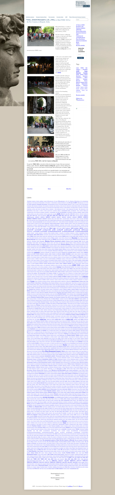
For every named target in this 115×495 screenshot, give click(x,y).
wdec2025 (69, 462)
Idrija (84, 325)
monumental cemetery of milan (49, 359)
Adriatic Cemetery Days (48, 213)
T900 (37, 430)
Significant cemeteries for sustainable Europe (46, 417)
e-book (52, 290)
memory (60, 349)
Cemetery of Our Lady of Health (45, 258)
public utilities (48, 398)
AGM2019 (69, 217)
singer (64, 419)
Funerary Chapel (43, 311)
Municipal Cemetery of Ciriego (55, 365)
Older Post (68, 188)
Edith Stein (42, 292)
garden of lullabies (32, 313)
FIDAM (71, 301)
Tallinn (56, 433)
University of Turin (60, 451)
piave (79, 389)
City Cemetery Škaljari (61, 273)
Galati (63, 311)
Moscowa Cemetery (84, 362)
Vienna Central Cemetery (59, 454)
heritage (31, 322)
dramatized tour (32, 289)
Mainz (28, 344)
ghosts (42, 314)
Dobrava (86, 286)
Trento (73, 448)
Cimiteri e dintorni (62, 270)
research (42, 403)
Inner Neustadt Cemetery (75, 327)
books (37, 242)
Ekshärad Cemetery (71, 292)
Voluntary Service (45, 457)
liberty (34, 339)
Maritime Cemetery (39, 346)
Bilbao (87, 239)
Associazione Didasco (78, 234)
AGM (66, 17)
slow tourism (80, 421)
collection (55, 274)
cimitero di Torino (61, 271)
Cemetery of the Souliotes (78, 261)
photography (65, 389)
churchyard (86, 268)
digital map (55, 286)
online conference (76, 381)
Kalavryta (62, 333)
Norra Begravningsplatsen (68, 376)
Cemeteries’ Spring (79, 252)
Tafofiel (40, 430)
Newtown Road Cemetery (69, 375)
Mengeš (64, 349)
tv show (58, 449)
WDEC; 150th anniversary (82, 459)
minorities (35, 352)
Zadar (50, 468)
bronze (41, 244)
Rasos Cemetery (34, 402)
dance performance (61, 284)
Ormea (84, 382)
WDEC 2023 (44, 459)
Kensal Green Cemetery (34, 335)
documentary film (39, 287)
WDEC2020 (41, 462)
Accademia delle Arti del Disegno (33, 212)
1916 (81, 201)
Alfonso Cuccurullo (80, 218)
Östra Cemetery (32, 384)
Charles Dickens (43, 268)
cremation (71, 279)
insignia (36, 328)
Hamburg (28, 321)
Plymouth (86, 390)
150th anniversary (61, 201)
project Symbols (64, 397)
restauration (47, 405)
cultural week (68, 283)
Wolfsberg (86, 465)
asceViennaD (36, 231)
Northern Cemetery (84, 376)
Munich (82, 363)
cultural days (68, 281)
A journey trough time (47, 210)
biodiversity (29, 241)
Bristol (86, 242)
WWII (35, 468)
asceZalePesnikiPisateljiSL (68, 231)
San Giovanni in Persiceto (55, 409)
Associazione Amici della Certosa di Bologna (52, 234)
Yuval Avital (46, 468)
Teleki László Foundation (38, 435)
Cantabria (73, 245)
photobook (49, 389)
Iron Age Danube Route (51, 330)
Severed (56, 416)
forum (75, 305)
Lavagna (53, 338)
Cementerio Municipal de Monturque (55, 250)
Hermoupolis (65, 322)
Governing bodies (60, 17)
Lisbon (71, 339)
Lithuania (78, 90)
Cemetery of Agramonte (52, 255)
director (67, 286)
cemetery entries (74, 254)
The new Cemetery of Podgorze (81, 440)
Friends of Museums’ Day (67, 308)
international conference (83, 328)
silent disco (38, 419)
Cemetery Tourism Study (76, 263)
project (59, 397)
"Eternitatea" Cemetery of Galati (33, 201)
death (83, 284)
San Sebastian (37, 411)
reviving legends (73, 405)
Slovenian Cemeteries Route (72, 421)
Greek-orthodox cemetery (83, 317)
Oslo (28, 384)
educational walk (60, 292)
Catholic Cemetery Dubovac (61, 249)
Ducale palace (48, 290)
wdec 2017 (85, 457)
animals (43, 223)
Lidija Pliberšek (60, 339)
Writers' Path (31, 468)
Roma (34, 406)
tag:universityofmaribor (47, 433)
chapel (31, 268)
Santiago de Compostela (36, 413)
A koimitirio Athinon (56, 210)
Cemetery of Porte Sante (66, 258)
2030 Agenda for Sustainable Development (38, 204)
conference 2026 (56, 278)
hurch (75, 325)
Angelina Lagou (77, 221)
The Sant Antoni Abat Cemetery (73, 443)
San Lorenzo (75, 409)
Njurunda (41, 376)
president (80, 395)
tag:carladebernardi (74, 430)
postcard (60, 393)
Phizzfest (81, 387)
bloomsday (42, 241)
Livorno (76, 341)
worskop (86, 467)
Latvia (50, 338)
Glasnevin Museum (80, 314)
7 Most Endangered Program (59, 209)
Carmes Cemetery (76, 247)
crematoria (75, 279)
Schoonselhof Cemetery (54, 414)
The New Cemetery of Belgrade (67, 440)
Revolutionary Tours (80, 405)
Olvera (49, 381)
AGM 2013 (62, 213)
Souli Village (44, 422)
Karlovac (66, 333)
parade (87, 384)
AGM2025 (39, 218)
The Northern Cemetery (80, 441)
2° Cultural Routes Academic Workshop (57, 202)
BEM (43, 239)
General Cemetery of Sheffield (64, 313)
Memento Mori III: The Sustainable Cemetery (72, 347)
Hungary (78, 82)
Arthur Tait (29, 228)
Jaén (39, 332)
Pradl (73, 393)
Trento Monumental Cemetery (81, 448)
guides (79, 319)
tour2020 (51, 446)
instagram (40, 328)
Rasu (38, 402)
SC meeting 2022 (70, 413)
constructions (85, 278)
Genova (86, 313)
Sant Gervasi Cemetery (74, 411)
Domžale (44, 287)
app (76, 223)
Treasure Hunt (46, 448)
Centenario (83, 265)
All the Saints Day (32, 220)
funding (41, 309)
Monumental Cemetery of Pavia (64, 359)
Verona (39, 454)
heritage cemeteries (37, 322)
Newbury (42, 375)
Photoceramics (54, 389)
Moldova (61, 354)
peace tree (81, 386)
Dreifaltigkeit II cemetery (58, 289)
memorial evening (40, 349)
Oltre (47, 381)
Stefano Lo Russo (34, 427)
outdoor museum (45, 384)
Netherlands (84, 84)
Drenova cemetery (67, 289)
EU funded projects (76, 295)
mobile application (81, 352)
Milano (63, 351)
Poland (77, 84)
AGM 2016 (72, 213)
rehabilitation (76, 402)
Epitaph (52, 295)
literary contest (39, 341)
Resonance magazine (41, 405)
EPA (47, 295)
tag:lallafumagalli (69, 432)
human (62, 325)
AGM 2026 (72, 215)
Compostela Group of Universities (41, 276)
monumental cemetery (50, 356)
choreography (78, 268)
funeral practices (71, 309)
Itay (32, 332)
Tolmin (28, 446)
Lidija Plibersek (53, 339)
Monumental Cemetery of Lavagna (54, 357)
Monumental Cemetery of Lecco (68, 357)
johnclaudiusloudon (37, 333)
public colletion (37, 398)
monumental (42, 356)
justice (59, 333)
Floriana (53, 305)
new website (34, 375)
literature (54, 341)
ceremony (46, 266)
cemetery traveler (85, 263)
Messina (71, 349)
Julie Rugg (51, 333)
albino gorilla (54, 218)
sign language (83, 416)
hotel (60, 325)
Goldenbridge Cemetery (50, 316)
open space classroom (69, 382)
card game (37, 247)
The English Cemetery (48, 438)
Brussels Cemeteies (50, 244)
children (71, 268)
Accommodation (63, 212)
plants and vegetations (67, 390)
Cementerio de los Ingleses (42, 250)
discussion (77, 286)
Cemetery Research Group (49, 263)
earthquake (56, 290)
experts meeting (82, 298)
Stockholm (40, 427)
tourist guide (68, 446)
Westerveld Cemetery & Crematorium (56, 465)
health (81, 321)
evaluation (62, 298)
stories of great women (50, 427)
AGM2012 (86, 215)
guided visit (63, 319)
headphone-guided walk (75, 321)
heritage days (48, 322)
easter (59, 290)
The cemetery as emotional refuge (79, 435)
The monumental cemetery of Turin (51, 440)
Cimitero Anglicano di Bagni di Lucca (73, 270)
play (75, 390)
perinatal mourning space (71, 387)
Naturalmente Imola (30, 373)
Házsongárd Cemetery (66, 321)
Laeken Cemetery (64, 336)
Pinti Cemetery (83, 389)
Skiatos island (42, 421)
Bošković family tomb (51, 242)
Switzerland (82, 429)
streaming (64, 427)
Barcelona (74, 238)
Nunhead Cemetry (51, 378)
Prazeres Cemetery (30, 395)
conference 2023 (36, 278)
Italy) (30, 332)
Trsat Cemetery (30, 449)
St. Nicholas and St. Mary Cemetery (75, 424)
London (37, 343)
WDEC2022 (53, 462)
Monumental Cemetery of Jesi (41, 357)
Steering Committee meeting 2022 (78, 425)
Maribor (65, 345)
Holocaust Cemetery (43, 325)
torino (46, 446)
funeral (53, 309)
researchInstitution (84, 403)
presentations (41, 395)
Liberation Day (29, 339)
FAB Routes (33, 300)
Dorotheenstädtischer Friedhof (65, 287)
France (85, 80)
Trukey (35, 449)
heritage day (43, 322)
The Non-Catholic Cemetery (53, 441)
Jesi (53, 332)
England (56, 294)
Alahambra (49, 218)
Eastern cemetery (69, 290)
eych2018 (28, 300)
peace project (76, 386)
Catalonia (49, 249)
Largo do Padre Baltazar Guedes (37, 338)
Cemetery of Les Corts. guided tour (51, 257)
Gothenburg (75, 316)
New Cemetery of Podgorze (71, 373)
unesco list (83, 449)
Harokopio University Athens (42, 321)
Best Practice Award (63, 239)
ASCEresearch (84, 229)
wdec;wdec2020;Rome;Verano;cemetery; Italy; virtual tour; (39, 460)
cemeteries (37, 252)
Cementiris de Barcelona (83, 250)
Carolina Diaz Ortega (84, 247)
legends (65, 338)
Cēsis (76, 266)
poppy (38, 393)
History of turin (33, 325)
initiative (63, 327)
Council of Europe (58, 279)
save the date (58, 413)
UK (61, 449)
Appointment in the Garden (83, 223)
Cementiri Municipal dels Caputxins (70, 250)
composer (33, 276)
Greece (77, 79)
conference (85, 276)
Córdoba (47, 279)
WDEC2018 (30, 462)
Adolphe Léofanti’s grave (31, 213)
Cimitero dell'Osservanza (31, 271)
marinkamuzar (32, 346)
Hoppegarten (50, 325)
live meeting (63, 341)
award (77, 236)
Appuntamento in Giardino (32, 225)
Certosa (59, 267)
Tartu (69, 433)
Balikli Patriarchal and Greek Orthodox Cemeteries (41, 237)
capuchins (32, 247)
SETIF (41, 416)
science (61, 414)
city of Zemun (75, 273)
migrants (36, 351)
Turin (39, 449)
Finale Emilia (29, 303)
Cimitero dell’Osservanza (41, 271)
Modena (31, 354)
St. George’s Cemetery (46, 424)
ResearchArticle (67, 403)
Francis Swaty (39, 306)
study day (29, 429)
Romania (78, 85)
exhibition (76, 298)
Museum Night (40, 370)
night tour (31, 376)
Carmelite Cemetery (69, 247)
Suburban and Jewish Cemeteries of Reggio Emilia (40, 429)
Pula (32, 400)
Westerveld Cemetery (43, 465)
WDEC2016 (79, 460)
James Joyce (42, 332)
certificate (50, 266)
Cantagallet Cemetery (80, 245)
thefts (57, 444)
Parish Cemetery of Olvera (39, 386)
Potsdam (70, 393)
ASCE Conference (66, 228)
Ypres (43, 468)
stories (85, 82)
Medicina (61, 346)
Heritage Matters (54, 322)
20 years (66, 202)
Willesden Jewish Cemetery (73, 465)
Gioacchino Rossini (48, 314)
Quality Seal (44, 400)
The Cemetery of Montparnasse (68, 437)
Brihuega (71, 242)
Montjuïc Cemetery (75, 354)
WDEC (82, 67)
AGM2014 (42, 217)
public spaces (42, 398)
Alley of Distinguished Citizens (41, 220)
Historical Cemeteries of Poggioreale (81, 324)
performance (63, 387)
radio (78, 400)
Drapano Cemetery (49, 289)
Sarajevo (43, 413)
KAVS (70, 333)
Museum (35, 370)
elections (29, 294)
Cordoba (44, 279)
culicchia (52, 281)
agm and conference (79, 215)
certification (54, 266)
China (74, 268)
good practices (57, 316)
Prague (87, 393)
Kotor (66, 335)
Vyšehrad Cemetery (53, 457)
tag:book (68, 430)
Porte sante (42, 393)
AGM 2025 (66, 215)
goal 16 (33, 316)
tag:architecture (54, 430)
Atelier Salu (86, 234)
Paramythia (29, 386)
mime (83, 351)
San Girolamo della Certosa (66, 409)
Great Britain (71, 317)
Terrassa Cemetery (51, 435)
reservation (35, 405)
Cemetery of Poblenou (56, 258)
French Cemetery (62, 306)
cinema (81, 271)
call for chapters (33, 245)
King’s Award (56, 335)
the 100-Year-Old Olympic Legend (66, 435)
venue (80, 452)
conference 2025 (49, 278)
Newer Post (29, 188)
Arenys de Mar (67, 225)
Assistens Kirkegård (39, 233)
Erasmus (55, 295)
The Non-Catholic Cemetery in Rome (67, 441)
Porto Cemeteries (50, 393)
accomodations (70, 212)
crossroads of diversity (46, 281)
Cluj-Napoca (35, 274)
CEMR (74, 265)
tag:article (63, 430)
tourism (54, 446)
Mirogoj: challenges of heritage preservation (51, 352)
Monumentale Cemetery (83, 360)
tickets (84, 444)
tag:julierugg (62, 432)
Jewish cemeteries (57, 332)
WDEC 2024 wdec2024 (59, 459)
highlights (29, 324)
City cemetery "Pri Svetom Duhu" (38, 273)
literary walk (49, 341)
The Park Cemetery (63, 443)
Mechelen (54, 346)
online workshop (33, 382)
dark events (76, 284)
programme (51, 397)
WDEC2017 (85, 460)
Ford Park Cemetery (67, 305)
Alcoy (61, 218)
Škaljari (34, 421)
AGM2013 (37, 217)
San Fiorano (33, 409)
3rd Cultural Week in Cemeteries (76, 207)
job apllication (83, 332)
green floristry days (30, 319)
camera (58, 245)
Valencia (46, 452)
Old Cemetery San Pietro (65, 379)
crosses (36, 281)
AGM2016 (53, 217)
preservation (47, 395)
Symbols (86, 429)
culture (38, 284)
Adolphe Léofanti (84, 212)
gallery (73, 311)
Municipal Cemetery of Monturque (47, 367)
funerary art (38, 311)
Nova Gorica (33, 378)
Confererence (71, 278)
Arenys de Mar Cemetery (75, 225)
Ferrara (56, 301)
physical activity (75, 389)
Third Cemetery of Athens (78, 444)
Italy (86, 67)
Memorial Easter (33, 349)
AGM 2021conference (42, 215)
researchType (29, 405)
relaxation (81, 402)
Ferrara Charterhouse (62, 301)
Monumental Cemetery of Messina (34, 359)
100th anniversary (50, 201)
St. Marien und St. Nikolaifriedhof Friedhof (59, 424)
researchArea (61, 403)
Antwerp (74, 223)
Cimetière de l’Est (40, 270)
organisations (75, 382)
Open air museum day (49, 382)
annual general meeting (55, 223)
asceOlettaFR (60, 229)
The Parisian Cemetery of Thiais (53, 443)
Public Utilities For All (55, 398)
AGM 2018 (82, 213)
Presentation (36, 395)
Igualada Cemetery (33, 327)
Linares (68, 339)
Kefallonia (82, 333)
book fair (84, 241)
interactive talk (69, 328)
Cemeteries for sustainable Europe (68, 252)
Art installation (58, 226)
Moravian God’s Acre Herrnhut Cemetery (72, 362)
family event (68, 300)
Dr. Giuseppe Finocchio (75, 287)
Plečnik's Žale (81, 390)
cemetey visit (42, 265)
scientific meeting (66, 414)
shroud (73, 416)
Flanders (78, 303)
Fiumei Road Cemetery (62, 303)
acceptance (42, 212)
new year (38, 375)
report (38, 403)
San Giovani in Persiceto (45, 409)
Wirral (80, 465)
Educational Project (52, 292)
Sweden (77, 87)
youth (40, 468)
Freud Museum (69, 306)
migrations (40, 351)
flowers (56, 305)
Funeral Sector (77, 309)
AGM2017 (59, 217)
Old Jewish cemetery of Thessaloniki (77, 379)
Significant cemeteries (30, 17)
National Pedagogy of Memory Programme (66, 371)
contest (35, 279)
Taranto (62, 433)
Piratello (45, 390)
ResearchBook (73, 403)
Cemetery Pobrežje (39, 263)
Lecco (56, 338)
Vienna (52, 454)
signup (34, 419)
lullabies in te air (67, 343)
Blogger (80, 486)
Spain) (67, 422)
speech (70, 422)
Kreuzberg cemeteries (84, 335)
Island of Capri (59, 330)
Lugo (63, 343)
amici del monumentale (38, 221)
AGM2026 (44, 218)
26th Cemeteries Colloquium (37, 205)
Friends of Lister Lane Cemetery (56, 308)
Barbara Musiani (65, 237)
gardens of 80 (56, 313)
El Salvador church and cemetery (81, 292)
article (33, 228)
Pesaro (77, 387)
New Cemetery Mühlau (60, 373)
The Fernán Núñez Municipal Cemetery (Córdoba (61, 438)
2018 (87, 202)
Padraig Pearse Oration (57, 384)
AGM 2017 (77, 213)
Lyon (77, 343)
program (45, 397)
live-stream (72, 341)
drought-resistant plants (83, 289)
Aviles (74, 236)
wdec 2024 (50, 459)
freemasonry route (55, 306)
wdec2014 (66, 460)
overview (51, 384)
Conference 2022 (30, 278)
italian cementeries (68, 330)
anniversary (47, 223)
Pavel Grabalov (53, 386)
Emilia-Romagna (42, 294)
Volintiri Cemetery (38, 457)
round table (45, 406)
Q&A (34, 400)
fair (61, 300)
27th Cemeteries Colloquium (48, 205)
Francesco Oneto (33, 306)
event (70, 298)
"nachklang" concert (43, 201)
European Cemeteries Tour (50, 297)
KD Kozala (74, 333)
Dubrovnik (43, 290)
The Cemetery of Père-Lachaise (80, 437)
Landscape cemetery (79, 336)
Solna (36, 422)
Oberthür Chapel (58, 378)
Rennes (28, 403)
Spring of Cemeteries (31, 424)
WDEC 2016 (80, 457)
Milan (43, 351)
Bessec (58, 239)
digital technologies (61, 286)
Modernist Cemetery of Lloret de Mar (40, 354)
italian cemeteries (76, 330)
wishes (83, 465)
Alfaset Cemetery (72, 218)
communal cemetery (84, 274)
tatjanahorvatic (79, 433)
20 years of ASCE (73, 202)
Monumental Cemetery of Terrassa (44, 360)
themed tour (65, 444)
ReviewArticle (67, 405)
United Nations (40, 451)
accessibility (47, 212)
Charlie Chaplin (49, 268)
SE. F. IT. (80, 414)
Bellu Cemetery (39, 239)
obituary (63, 378)
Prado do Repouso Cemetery (79, 393)
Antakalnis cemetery (68, 223)
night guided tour (82, 375)
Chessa (68, 268)
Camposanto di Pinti (64, 245)
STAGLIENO (29, 425)
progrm (55, 397)
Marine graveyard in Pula (80, 344)
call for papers (45, 246)
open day (56, 382)
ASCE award (59, 228)
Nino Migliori (36, 376)
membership (53, 347)
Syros (34, 430)
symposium (29, 430)
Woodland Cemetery (44, 467)
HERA (28, 322)
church (82, 268)
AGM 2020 (29, 215)
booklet (33, 242)
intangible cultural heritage (56, 328)
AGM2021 (79, 217)
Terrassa (45, 435)
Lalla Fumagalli (72, 336)
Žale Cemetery (59, 468)
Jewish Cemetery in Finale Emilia (74, 332)
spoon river (74, 422)
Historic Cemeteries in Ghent (43, 324)
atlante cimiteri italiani (38, 236)
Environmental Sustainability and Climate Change (36, 295)
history (28, 325)
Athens (31, 236)
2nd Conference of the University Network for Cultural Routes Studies (67, 205)
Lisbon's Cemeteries (77, 339)
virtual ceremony (49, 455)
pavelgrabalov (58, 386)
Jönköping (43, 333)
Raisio (84, 400)
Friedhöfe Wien (38, 308)
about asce (86, 210)
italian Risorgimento (84, 330)
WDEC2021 (47, 462)
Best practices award (71, 239)
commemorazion (77, 274)
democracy (30, 286)
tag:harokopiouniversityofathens (48, 432)
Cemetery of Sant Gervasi (34, 261)
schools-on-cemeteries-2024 (44, 414)
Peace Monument (70, 386)
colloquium (60, 274)
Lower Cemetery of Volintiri (49, 343)
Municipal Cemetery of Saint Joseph (72, 367)
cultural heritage (75, 281)
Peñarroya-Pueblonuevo (47, 387)
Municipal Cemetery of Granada (69, 365)
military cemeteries (72, 351)
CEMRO (78, 265)
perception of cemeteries (56, 387)
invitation (37, 330)
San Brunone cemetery (79, 408)
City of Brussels (69, 273)
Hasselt (60, 321)
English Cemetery (62, 294)
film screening (82, 301)
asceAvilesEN (30, 229)
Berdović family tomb (48, 239)
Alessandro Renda (65, 218)
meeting (64, 346)
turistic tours (51, 449)
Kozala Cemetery (71, 335)
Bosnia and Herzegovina (60, 242)
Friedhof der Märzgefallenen (77, 306)
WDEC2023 (59, 462)
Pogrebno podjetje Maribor (76, 392)
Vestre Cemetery (44, 454)
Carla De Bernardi (54, 247)
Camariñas (51, 245)
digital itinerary (50, 286)
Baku (30, 237)
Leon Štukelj (69, 338)
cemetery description (81, 69)
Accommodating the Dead (54, 212)
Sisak (67, 419)
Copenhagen (39, 279)
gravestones (67, 317)
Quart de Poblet (50, 400)
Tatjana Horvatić (73, 433)
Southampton (49, 422)
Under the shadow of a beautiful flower (70, 449)
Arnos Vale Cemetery (42, 226)
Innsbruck (32, 329)
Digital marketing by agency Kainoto (57, 474)
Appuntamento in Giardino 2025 (43, 225)
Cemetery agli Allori (31, 254)
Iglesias (86, 325)
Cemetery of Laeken (40, 257)
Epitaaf (49, 295)
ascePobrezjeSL (76, 229)
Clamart (79, 273)
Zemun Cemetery (67, 468)
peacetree (32, 387)
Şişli (78, 419)
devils (38, 286)
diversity (80, 286)
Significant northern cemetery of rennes (79, 417)
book (80, 241)
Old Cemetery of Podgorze (41, 379)
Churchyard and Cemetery (32, 270)
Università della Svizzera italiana (50, 451)
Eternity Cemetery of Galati (66, 295)
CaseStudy (33, 249)
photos (69, 389)
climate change (29, 274)
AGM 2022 (49, 215)
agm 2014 (67, 213)
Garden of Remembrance (41, 313)
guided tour (43, 319)
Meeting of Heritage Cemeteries (73, 346)
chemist (61, 268)
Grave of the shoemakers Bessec (52, 317)
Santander (29, 413)
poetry (62, 392)
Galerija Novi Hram (68, 311)
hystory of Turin (79, 325)
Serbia (77, 74)
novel (37, 378)
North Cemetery (76, 376)
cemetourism (47, 265)
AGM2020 (74, 217)
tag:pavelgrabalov (84, 432)
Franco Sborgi (45, 306)
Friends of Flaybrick (45, 308)
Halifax (82, 319)
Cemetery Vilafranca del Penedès (33, 265)
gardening (48, 313)
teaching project (85, 433)
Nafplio (83, 370)
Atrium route (44, 236)
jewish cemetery (64, 332)
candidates (70, 245)
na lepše (80, 370)
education (46, 292)
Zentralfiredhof (73, 468)
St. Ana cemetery (38, 424)
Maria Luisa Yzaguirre (58, 344)
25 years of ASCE (78, 204)
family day (64, 300)
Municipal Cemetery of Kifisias (82, 365)
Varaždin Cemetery (70, 452)
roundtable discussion (51, 406)
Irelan (41, 330)
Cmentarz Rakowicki (42, 274)
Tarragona (66, 433)
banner (60, 237)
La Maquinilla (46, 336)
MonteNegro (69, 354)
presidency (52, 395)
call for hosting (39, 245)
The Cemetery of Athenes (46, 437)
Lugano (60, 343)
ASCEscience (30, 231)
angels (87, 221)
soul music (39, 422)
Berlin (54, 239)
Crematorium (79, 279)
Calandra (28, 245)
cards (40, 247)
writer (28, 468)
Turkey (55, 449)
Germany (85, 79)
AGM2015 (48, 217)
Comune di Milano (62, 276)
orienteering (80, 382)
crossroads (40, 281)
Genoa (83, 313)
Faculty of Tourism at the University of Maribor (48, 300)
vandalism (50, 452)
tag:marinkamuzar (77, 432)
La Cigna (41, 336)
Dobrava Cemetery (31, 287)
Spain (85, 71)
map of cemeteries (50, 344)
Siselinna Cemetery (71, 419)
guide (38, 319)
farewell (35, 301)
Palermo (64, 384)
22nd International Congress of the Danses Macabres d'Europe (59, 204)
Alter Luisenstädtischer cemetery (68, 220)
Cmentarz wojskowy (49, 274)
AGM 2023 (55, 215)
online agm (70, 381)
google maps (63, 316)
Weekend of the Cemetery (69, 463)
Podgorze (59, 392)
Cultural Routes (38, 283)
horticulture (55, 325)
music (67, 370)
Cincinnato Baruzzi (76, 271)
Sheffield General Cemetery (66, 416)
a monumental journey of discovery (68, 210)
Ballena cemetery (55, 237)
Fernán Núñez (52, 301)
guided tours (58, 319)
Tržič (37, 449)
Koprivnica (62, 335)
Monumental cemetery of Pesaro (77, 359)
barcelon (69, 237)
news (55, 375)
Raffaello (80, 400)
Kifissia (44, 335)
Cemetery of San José (40, 260)
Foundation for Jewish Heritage (82, 305)
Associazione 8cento (83, 233)
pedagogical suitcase (38, 387)
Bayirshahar (86, 237)
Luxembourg (73, 343)
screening (71, 414)
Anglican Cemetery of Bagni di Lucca (34, 223)
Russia (63, 406)
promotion (81, 397)
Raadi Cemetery (73, 400)
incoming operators (57, 327)
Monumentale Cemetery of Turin (48, 362)
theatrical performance (51, 444)
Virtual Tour (83, 455)
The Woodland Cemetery (38, 444)
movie (54, 363)
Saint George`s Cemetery (73, 406)
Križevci (28, 336)
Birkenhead (34, 241)
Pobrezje (37, 392)
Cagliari (86, 244)
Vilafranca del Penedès (79, 454)
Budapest (68, 244)
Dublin (28, 290)
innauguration (67, 327)
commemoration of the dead (68, 274)
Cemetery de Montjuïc (56, 254)
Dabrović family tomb (53, 284)
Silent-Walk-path (50, 419)
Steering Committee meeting (65, 425)
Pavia (63, 386)
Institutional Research (46, 328)
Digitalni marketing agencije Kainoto (57, 478)
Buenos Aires (73, 244)
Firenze (37, 303)
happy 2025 (33, 321)
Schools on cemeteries (32, 414)
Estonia (77, 88)
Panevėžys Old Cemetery (80, 384)
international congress (31, 330)
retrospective (57, 405)
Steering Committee (56, 425)
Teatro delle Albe (30, 435)
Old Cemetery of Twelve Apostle (53, 379)
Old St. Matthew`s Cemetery (39, 381)
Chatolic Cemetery (56, 268)
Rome (41, 406)
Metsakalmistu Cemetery (78, 349)
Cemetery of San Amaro (31, 260)
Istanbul (63, 330)
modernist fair (49, 354)
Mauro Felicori (49, 346)
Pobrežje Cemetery (52, 392)
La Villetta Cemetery (53, 336)
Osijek (87, 382)
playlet (77, 390)
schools (86, 413)
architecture (56, 225)
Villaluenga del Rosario (33, 455)
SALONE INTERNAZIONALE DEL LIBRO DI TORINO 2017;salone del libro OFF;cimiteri (48, 408)
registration (65, 402)
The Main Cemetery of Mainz (36, 440)
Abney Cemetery (80, 210)
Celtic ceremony (85, 249)
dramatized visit (39, 289)
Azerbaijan (81, 236)
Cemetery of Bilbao (68, 255)
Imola (39, 327)
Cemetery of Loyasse (61, 257)
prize (28, 397)
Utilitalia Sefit (38, 452)
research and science (47, 403)
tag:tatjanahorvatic (30, 433)
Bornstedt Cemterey (42, 242)
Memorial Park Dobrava (49, 349)
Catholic (53, 249)
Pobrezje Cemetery (44, 392)
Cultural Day (63, 281)
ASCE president (75, 228)
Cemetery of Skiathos (43, 261)
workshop (55, 467)
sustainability (64, 429)
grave (44, 317)
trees (64, 448)
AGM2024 (34, 218)
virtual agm (44, 455)
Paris (32, 386)
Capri (85, 245)
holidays (38, 325)
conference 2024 (43, 278)
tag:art (59, 430)
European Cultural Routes (75, 297)
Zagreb (52, 468)
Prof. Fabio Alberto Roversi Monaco (36, 397)
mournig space (50, 363)
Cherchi (64, 268)
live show (68, 341)
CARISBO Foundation (46, 247)
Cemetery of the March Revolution (54, 261)
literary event (44, 341)
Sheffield (59, 416)
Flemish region (33, 305)
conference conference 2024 (64, 278)
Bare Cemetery (80, 237)
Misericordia (62, 352)
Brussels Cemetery (57, 244)
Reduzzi (51, 402)
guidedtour (75, 319)
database (80, 284)
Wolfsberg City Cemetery (32, 467)
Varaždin (64, 452)
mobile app (74, 352)
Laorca (84, 336)
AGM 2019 (86, 213)
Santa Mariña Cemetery (83, 411)
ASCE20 (81, 228)
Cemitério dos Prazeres (67, 265)
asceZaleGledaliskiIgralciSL (54, 231)
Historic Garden (64, 324)
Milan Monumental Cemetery (53, 351)
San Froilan (38, 409)
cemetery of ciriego (84, 255)
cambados (55, 245)
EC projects (37, 292)
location (33, 343)
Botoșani (67, 242)
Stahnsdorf (44, 425)
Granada (41, 317)
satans (54, 413)
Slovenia (78, 73)
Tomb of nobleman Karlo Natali (36, 446)
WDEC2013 (60, 460)
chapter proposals (36, 268)
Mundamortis (78, 363)
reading (44, 402)
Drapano (43, 289)
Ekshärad (65, 292)
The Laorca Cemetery (84, 438)
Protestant (32, 398)
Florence (38, 305)
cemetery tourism (67, 263)
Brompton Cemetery (35, 244)
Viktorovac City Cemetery (69, 454)
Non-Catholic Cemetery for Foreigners (55, 376)
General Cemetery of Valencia (76, 313)
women (38, 467)
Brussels (44, 244)
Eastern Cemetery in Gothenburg (79, 290)
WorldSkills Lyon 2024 (80, 467)
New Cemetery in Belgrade (50, 373)
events (77, 67)
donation (48, 287)
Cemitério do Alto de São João (57, 265)
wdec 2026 (74, 459)
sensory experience (30, 416)
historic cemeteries (34, 324)
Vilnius (39, 455)
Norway (28, 378)
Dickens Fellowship (42, 286)
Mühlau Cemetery (71, 363)
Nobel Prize (45, 376)
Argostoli (86, 225)
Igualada (28, 327)
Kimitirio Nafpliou (50, 335)
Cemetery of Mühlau (35, 258)
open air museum (40, 382)
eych (87, 298)
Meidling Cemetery (47, 347)
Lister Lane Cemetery (31, 341)
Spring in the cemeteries (83, 422)
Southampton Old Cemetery (57, 422)
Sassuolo (50, 413)
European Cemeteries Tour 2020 (63, 297)
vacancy (42, 452)
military (66, 351)
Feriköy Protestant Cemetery (43, 301)
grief (36, 319)
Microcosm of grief (30, 351)
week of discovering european (40, 463)
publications (86, 398)
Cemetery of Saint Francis (83, 258)
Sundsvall (56, 429)
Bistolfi (38, 241)
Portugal (85, 85)
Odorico (66, 378)
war (57, 457)
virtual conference (77, 455)
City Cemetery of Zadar (51, 273)
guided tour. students (50, 319)
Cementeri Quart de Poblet (32, 250)
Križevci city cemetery (34, 336)
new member (29, 375)
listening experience (84, 339)
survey (59, 429)
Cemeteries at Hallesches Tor (45, 252)
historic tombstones (70, 324)
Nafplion (32, 371)
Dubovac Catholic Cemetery (35, 290)
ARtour (51, 228)
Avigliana (71, 236)
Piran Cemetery (30, 390)
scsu (77, 414)
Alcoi (58, 218)
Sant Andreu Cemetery (44, 411)
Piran (87, 389)
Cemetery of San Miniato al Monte (51, 260)
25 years (73, 204)
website (59, 72)
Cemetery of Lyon (69, 257)
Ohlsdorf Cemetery (78, 378)
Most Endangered (44, 363)
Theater (44, 444)
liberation (86, 338)
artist (36, 228)
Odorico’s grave (71, 378)
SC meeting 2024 (77, 413)
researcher (78, 403)
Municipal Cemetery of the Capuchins (39, 368)
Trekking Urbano (69, 448)
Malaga (30, 344)
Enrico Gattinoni (70, 294)
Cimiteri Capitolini (55, 270)
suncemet (52, 429)
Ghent (32, 314)
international (75, 328)
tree (49, 448)
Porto (46, 393)
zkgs (78, 468)
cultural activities (57, 281)
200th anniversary (80, 202)
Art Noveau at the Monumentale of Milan (74, 226)
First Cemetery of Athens (44, 303)
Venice (77, 452)
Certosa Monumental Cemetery (67, 266)
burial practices (82, 244)
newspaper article (60, 375)
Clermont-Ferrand (84, 273)
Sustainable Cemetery (71, 429)
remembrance (85, 402)
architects (52, 225)
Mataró (44, 346)
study (87, 427)
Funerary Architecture (31, 311)
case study (29, 249)
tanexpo (59, 433)
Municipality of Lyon (52, 368)
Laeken (59, 336)
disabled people (72, 286)
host (58, 325)
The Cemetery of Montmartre (56, 437)
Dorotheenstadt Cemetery (55, 287)
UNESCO (79, 449)
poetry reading (67, 392)
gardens (51, 313)
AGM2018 (64, 217)
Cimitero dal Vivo (84, 270)
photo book (29, 389)
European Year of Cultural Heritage (51, 298)
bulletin (77, 244)
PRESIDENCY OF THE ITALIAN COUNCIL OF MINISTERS (66, 395)
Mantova (39, 344)
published (28, 400)
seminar (86, 414)
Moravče (62, 362)
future (55, 311)
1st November (47, 202)
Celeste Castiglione (78, 249)
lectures (62, 338)
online (66, 381)
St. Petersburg (85, 424)
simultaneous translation (58, 419)
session (38, 416)
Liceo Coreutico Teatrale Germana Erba (42, 339)
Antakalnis (62, 223)
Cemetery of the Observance (67, 261)
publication (81, 398)
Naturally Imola (85, 371)
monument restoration (35, 356)
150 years (55, 201)
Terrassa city (57, 435)
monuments (57, 362)
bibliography (78, 239)
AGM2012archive (30, 217)
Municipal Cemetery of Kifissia (33, 367)
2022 (28, 204)
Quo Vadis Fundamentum (64, 400)
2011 (85, 202)
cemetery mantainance (43, 255)
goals (36, 316)
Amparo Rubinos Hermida (64, 221)
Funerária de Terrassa (84, 309)
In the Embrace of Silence (45, 327)
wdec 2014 (74, 457)
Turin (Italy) (43, 449)
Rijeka (30, 406)
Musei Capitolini (76, 368)
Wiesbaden (66, 465)
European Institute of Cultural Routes (36, 298)
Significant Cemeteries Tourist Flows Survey (63, 417)
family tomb (73, 300)
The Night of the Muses (42, 441)
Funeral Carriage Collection (61, 309)
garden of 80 (80, 311)
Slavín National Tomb (58, 421)
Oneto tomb (62, 381)
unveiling (83, 451)
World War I (67, 467)
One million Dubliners (55, 381)
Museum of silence (47, 370)
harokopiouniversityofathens (53, 321)
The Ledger (29, 440)
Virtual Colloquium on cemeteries (67, 455)
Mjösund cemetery (68, 352)
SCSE (75, 414)
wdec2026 (75, 462)
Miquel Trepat (39, 352)
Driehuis (77, 289)
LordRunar (70, 486)
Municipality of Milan (61, 368)
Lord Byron (41, 343)
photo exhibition (42, 389)
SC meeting (63, 413)
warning (60, 457)
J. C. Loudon (35, 332)
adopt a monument (40, 213)
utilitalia (32, 452)
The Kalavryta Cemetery (75, 438)
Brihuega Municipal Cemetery (79, 242)
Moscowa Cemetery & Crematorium (33, 363)
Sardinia (46, 413)
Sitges (32, 421)
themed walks (70, 444)
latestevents (46, 338)
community (29, 276)
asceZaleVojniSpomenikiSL (81, 231)
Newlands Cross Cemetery (49, 375)
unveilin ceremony (78, 451)
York (38, 468)
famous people (84, 87)
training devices (34, 448)
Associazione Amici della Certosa (35, 234)
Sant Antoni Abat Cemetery (63, 411)
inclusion (52, 327)
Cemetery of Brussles (76, 255)
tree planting (61, 448)
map (46, 344)
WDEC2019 (36, 462)
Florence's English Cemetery (46, 305)
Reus (60, 405)
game (76, 311)
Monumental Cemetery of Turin (59, 360)
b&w (84, 236)
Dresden (73, 289)
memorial (82, 347)
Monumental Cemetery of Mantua (81, 357)
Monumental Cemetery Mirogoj (63, 356)
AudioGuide (50, 236)
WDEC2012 (54, 460)
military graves (78, 351)
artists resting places (44, 228)
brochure (29, 244)
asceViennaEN (43, 231)
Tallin (53, 433)
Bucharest (63, 244)
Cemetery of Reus (74, 258)
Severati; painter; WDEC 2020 (48, 416)
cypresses (41, 284)
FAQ (33, 301)
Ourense (40, 384)
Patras (48, 386)
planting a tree (60, 390)
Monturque (81, 354)
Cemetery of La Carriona (31, 257)
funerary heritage (50, 311)
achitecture (75, 212)
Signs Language (30, 419)
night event (76, 375)
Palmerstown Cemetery (70, 384)
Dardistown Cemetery (69, 284)
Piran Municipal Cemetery (38, 390)
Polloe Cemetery (34, 393)
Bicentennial (83, 239)
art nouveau (64, 226)
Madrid (86, 343)
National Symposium (78, 371)
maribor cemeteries (71, 344)
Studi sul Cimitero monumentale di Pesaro (78, 427)
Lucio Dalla (56, 343)
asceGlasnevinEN (47, 229)
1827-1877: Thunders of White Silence (72, 201)
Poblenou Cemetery (31, 392)
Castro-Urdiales (44, 249)
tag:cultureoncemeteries (83, 430)
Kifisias (41, 335)
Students (68, 427)
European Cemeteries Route (41, 17)
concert (69, 276)
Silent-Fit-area (43, 419)
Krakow (78, 335)
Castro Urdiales (38, 249)
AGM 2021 (34, 215)
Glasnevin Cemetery (71, 314)
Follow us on (79, 98)
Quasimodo (56, 400)
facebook (37, 300)
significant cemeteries (32, 417)
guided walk (69, 319)
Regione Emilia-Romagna (58, 402)
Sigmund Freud (78, 416)
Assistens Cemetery (30, 233)
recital (48, 402)
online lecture (82, 381)
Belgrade (33, 239)
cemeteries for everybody (56, 252)
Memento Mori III (59, 347)
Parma (45, 386)
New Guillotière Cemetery (83, 373)
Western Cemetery (34, 465)
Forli (72, 305)
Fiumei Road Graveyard (72, 303)
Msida (57, 363)
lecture (59, 338)
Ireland (82, 82)
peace (65, 386)
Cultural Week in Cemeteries (76, 283)
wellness (80, 463)
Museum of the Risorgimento (59, 370)
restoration (52, 405)
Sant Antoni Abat (53, 411)
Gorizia (71, 316)
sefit (83, 414)
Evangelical (66, 298)
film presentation (76, 301)
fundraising (50, 309)
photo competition (34, 389)
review (63, 405)
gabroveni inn (59, 311)
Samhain (67, 408)
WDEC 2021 (30, 459)
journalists (47, 333)
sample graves (72, 408)
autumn (67, 236)
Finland (33, 303)
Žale (55, 468)
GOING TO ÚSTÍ (41, 316)
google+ (67, 316)
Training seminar (40, 448)
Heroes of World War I (72, 322)
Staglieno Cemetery (37, 425)
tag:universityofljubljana (38, 433)
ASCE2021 (86, 228)
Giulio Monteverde (62, 314)
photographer (59, 389)
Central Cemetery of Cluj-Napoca (37, 266)
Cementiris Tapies (30, 252)
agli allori (55, 213)
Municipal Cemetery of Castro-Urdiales (39, 365)
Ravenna (41, 402)
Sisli (76, 419)
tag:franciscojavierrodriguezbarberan (34, 432)
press (83, 395)
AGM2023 (29, 218)
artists (39, 228)
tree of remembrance (54, 448)
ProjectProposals (71, 397)
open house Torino (61, 382)
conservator (81, 278)
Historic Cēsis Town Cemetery (55, 324)
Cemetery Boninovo (40, 254)
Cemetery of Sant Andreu (72, 260)
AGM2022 (85, 217)
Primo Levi (86, 395)
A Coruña (41, 210)
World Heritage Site (61, 467)
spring (77, 422)
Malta (36, 344)
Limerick (65, 339)
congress (76, 278)
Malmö (33, 344)
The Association (52, 17)
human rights (66, 325)
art (55, 226)
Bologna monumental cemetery (58, 241)
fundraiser (45, 309)
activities (79, 212)
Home (49, 188)
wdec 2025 (67, 459)
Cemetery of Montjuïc (78, 257)
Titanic (87, 444)
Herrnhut (79, 322)
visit (30, 457)
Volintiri (32, 457)
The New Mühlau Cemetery (32, 441)
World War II (73, 467)
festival (68, 301)
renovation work (34, 403)
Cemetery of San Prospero (63, 260)
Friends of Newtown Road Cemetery (79, 308)
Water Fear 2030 (65, 457)
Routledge (60, 406)
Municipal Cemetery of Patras (59, 367)
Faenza (58, 300)
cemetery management (35, 255)
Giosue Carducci (56, 314)
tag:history (57, 432)
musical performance (73, 370)
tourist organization (81, 446)
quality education (38, 400)
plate (73, 390)
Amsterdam (71, 221)
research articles (83, 88)
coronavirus (52, 279)
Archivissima (62, 225)
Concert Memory (74, 276)
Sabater (66, 406)
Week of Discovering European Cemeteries (77, 17)
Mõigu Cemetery (56, 354)
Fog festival (60, 305)
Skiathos (38, 421)
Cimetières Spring (47, 270)
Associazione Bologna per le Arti (67, 234)
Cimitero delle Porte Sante (51, 271)
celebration (72, 249)
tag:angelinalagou (46, 430)
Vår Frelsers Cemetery (57, 452)
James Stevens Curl (48, 332)
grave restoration (61, 317)
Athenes (28, 236)
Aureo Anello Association (57, 236)
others (37, 384)
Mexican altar (85, 349)
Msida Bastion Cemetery (62, 363)
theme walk (60, 444)
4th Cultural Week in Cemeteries (47, 209)
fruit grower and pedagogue (34, 309)
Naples (35, 371)
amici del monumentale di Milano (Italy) (50, 221)
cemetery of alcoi (61, 255)
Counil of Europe (65, 279)
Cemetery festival (80, 254)
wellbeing (76, 463)
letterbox (82, 338)
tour (48, 446)
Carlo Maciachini (61, 247)
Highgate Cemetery (84, 322)
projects (76, 397)
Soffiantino (33, 422)
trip (87, 448)
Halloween (86, 319)
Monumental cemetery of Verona (72, 360)
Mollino (64, 354)
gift (44, 314)
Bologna (47, 241)
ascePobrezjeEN (68, 229)
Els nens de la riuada (35, 294)
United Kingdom (33, 451)
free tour (50, 306)
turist (48, 449)
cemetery (86, 252)
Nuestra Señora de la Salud (43, 378)
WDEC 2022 (36, 459)
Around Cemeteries (50, 226)
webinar (79, 462)
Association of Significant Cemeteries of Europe (69, 233)
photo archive (85, 387)
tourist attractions (62, 446)
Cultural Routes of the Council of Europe (50, 283)
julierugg (56, 333)
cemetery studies (58, 263)
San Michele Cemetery (82, 409)
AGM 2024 (61, 215)
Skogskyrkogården (49, 421)
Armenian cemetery (30, 226)
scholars (82, 413)
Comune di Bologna (53, 276)
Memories (57, 349)
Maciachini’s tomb (81, 343)
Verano (83, 452)
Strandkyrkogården (58, 427)
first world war (53, 303)
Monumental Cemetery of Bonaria (76, 356)
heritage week (60, 322)
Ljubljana (80, 341)
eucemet (82, 295)
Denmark (34, 286)
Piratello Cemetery (51, 390)
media (57, 346)
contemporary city (30, 279)
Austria (81, 74)
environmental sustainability (82, 294)
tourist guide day (74, 446)
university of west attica (69, 451)
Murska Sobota (70, 368)
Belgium (78, 80)
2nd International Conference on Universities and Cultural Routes (47, 207)
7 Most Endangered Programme (72, 209)
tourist (58, 446)
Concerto (80, 276)
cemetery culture (48, 254)
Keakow (78, 333)
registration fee (70, 402)
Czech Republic (46, 284)
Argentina (82, 225)
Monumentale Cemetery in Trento (34, 362)
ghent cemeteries (38, 314)
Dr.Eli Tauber (83, 287)
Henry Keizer (85, 321)
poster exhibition (65, 393)
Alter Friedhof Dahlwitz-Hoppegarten (55, 220)
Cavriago (68, 249)
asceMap (54, 229)
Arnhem (36, 226)
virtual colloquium (56, 455)
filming (86, 301)
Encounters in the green (50, 294)
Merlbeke (67, 349)
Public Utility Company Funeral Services (69, 398)
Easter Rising (63, 290)
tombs (43, 446)
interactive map (64, 328)
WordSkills (50, 467)
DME (84, 286)
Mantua (43, 344)
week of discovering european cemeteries (55, 463)
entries (75, 294)
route (57, 406)
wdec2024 (64, 462)
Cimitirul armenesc (68, 271)
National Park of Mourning (52, 371)
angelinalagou (83, 221)
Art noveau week (85, 226)
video (48, 454)
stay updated (48, 425)
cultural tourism (62, 283)
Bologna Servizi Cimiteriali (72, 241)
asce (54, 228)
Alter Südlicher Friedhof (79, 220)
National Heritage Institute (42, 371)
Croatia (85, 73)
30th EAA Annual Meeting (65, 207)
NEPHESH (37, 373)
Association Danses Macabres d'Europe (51, 233)
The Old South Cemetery (41, 443)
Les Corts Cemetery (76, 338)
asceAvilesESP (37, 229)
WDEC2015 (73, 460)
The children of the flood (38, 438)
